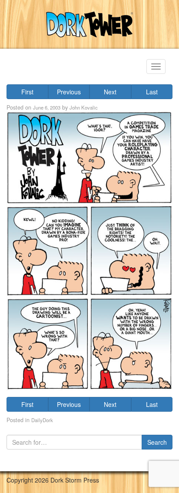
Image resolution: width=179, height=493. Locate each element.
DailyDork (42, 419)
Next (110, 91)
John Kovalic (84, 107)
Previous (69, 91)
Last (152, 91)
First (27, 91)
